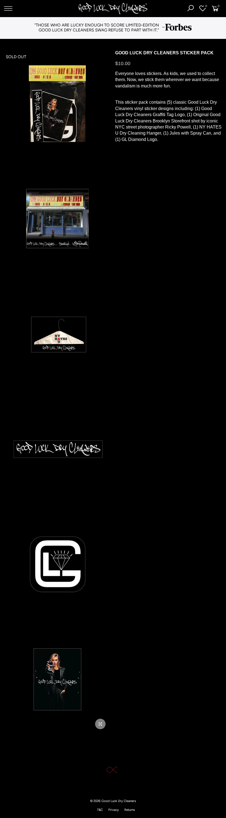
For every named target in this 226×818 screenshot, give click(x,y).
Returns (129, 810)
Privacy (113, 810)
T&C (100, 810)
